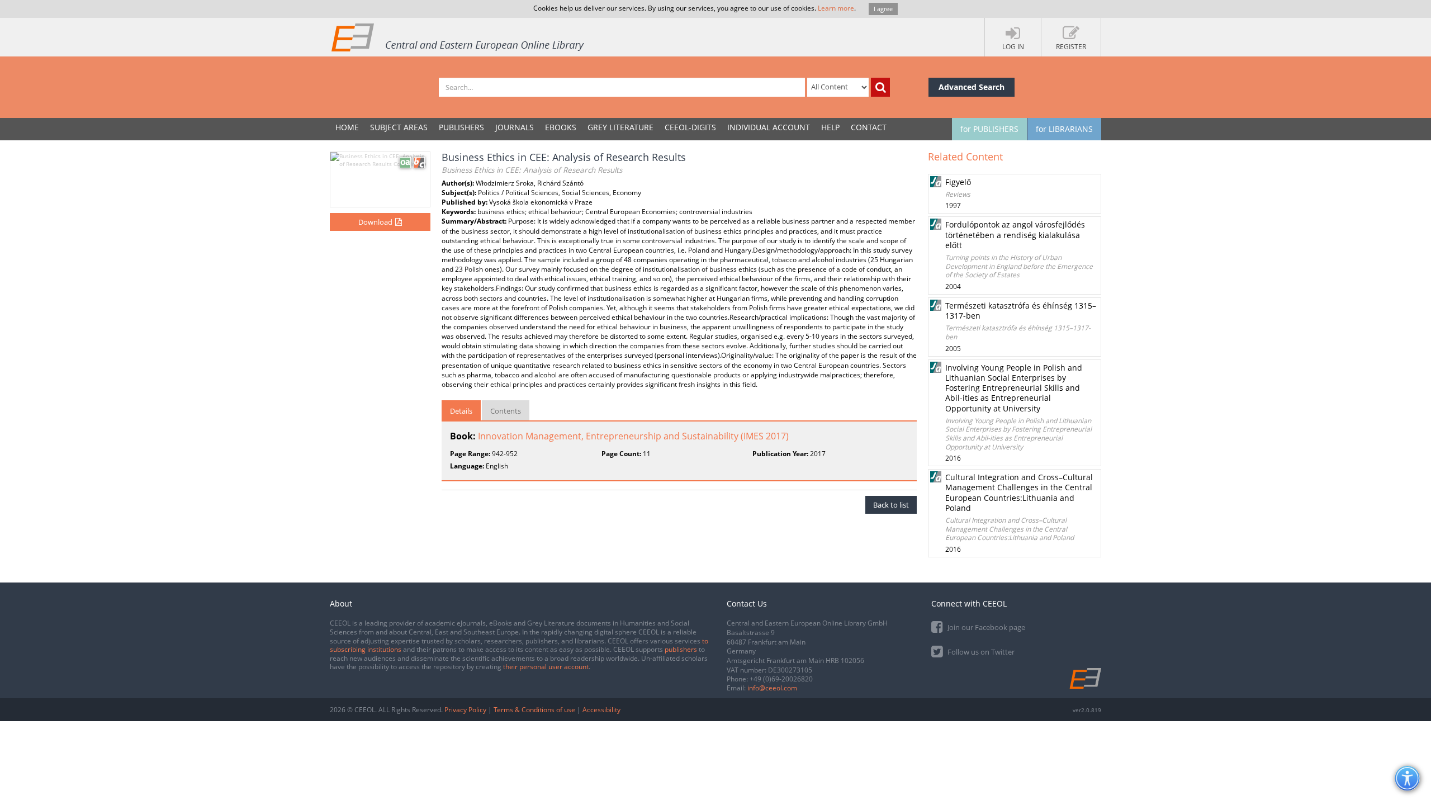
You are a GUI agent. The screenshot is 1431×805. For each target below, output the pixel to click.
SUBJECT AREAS (399, 127)
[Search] (880, 87)
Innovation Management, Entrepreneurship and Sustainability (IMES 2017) (633, 436)
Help (830, 127)
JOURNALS (514, 127)
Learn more (836, 8)
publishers (681, 649)
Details (461, 411)
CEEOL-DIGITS (690, 127)
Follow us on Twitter (980, 652)
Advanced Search (971, 87)
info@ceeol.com (772, 688)
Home (347, 127)
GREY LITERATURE (620, 127)
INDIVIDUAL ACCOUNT (768, 127)
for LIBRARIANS (1064, 129)
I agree (883, 8)
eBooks (560, 127)
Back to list (891, 505)
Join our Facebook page (985, 627)
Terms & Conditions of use (534, 709)
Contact (869, 127)
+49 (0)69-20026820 (781, 679)
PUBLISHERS (461, 127)
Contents (505, 411)
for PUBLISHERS (989, 129)
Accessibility (601, 709)
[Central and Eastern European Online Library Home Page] (458, 37)
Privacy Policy (465, 709)
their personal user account (546, 666)
